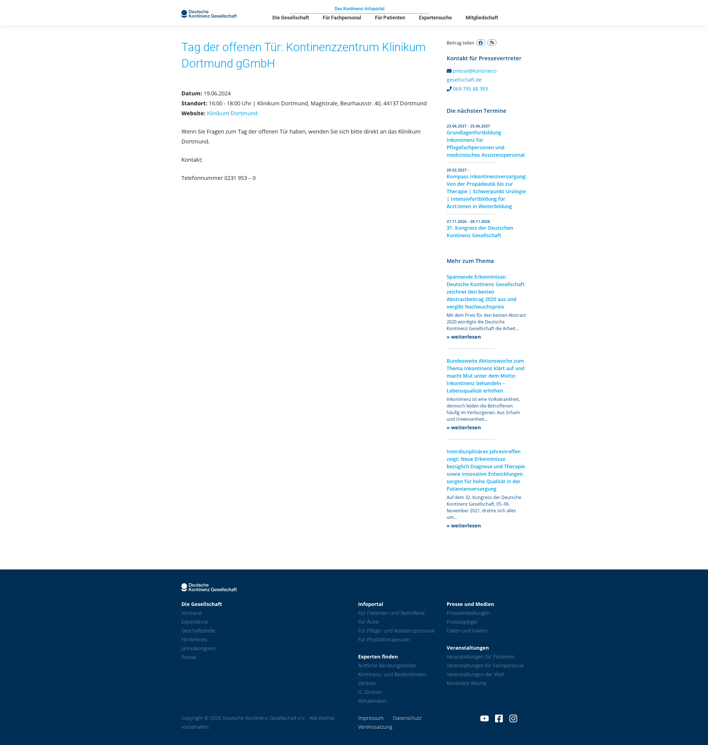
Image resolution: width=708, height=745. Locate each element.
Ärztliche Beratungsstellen (387, 665)
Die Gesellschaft (290, 17)
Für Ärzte (368, 621)
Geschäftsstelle (198, 630)
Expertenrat (194, 621)
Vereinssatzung (375, 726)
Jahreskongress (198, 648)
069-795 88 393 (470, 88)
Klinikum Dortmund (232, 113)
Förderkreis (194, 639)
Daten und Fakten (467, 630)
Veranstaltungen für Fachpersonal (485, 665)
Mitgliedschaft (482, 17)
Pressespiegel (462, 621)
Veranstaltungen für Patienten (481, 656)
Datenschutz (407, 718)
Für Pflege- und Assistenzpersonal (396, 630)
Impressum (371, 718)
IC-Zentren (370, 692)
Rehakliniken (372, 700)
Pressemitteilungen (468, 613)
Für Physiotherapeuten (384, 639)
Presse (188, 657)
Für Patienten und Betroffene (391, 613)
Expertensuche (435, 17)
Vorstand (191, 613)
